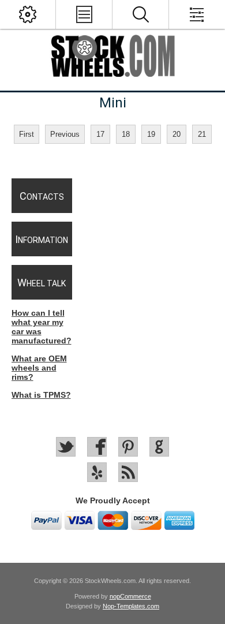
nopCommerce (130, 596)
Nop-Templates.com (131, 606)
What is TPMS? (41, 394)
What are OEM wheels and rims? (39, 368)
